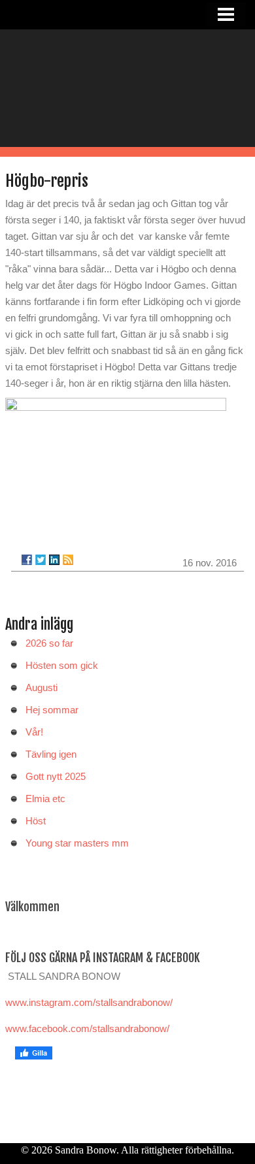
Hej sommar (52, 709)
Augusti (42, 687)
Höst (36, 820)
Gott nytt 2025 (56, 776)
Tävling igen (51, 754)
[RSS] (68, 560)
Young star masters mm (77, 843)
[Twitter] (40, 560)
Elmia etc (45, 798)
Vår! (34, 731)
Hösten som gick (62, 665)
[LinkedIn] (54, 560)
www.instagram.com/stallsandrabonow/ (89, 1002)
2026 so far (49, 643)
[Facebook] (27, 560)
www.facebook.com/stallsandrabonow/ (87, 1028)
